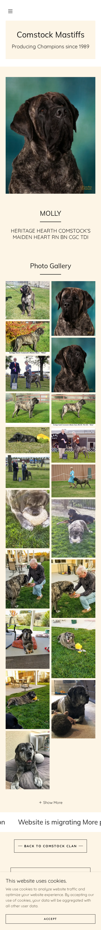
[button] (10, 11)
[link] (50, 35)
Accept (50, 919)
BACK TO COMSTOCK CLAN (50, 846)
